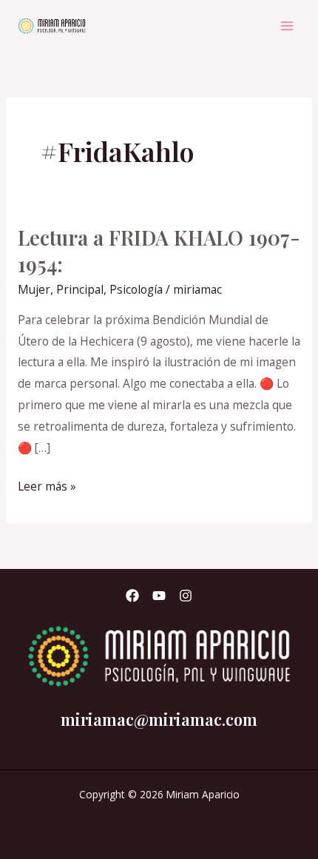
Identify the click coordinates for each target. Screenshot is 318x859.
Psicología (136, 289)
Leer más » (47, 485)
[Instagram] (185, 595)
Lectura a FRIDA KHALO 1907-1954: (159, 250)
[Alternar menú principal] (287, 25)
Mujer (34, 289)
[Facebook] (132, 595)
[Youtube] (159, 595)
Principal (80, 289)
